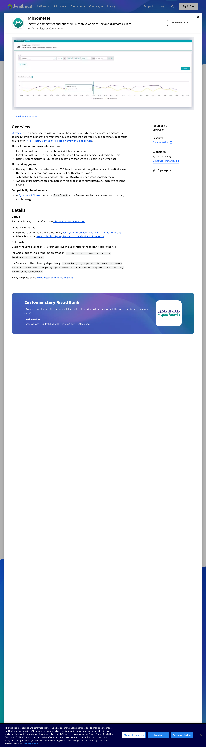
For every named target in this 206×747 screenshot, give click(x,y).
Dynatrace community (164, 161)
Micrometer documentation (69, 221)
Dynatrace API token (30, 195)
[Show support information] (164, 152)
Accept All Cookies (182, 735)
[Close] (198, 17)
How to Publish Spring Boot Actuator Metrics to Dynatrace (70, 236)
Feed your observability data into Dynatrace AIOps (92, 232)
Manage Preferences (134, 735)
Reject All (158, 735)
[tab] (26, 116)
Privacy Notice (31, 743)
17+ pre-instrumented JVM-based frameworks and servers (58, 140)
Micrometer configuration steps (55, 277)
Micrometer (18, 133)
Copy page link (165, 170)
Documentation (180, 22)
